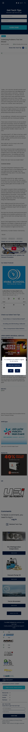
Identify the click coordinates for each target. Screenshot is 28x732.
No (17, 371)
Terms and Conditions (14, 365)
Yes (11, 371)
